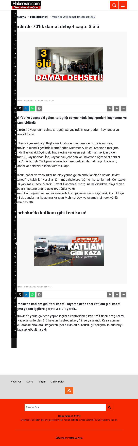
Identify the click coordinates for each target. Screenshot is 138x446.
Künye (29, 381)
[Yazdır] (39, 108)
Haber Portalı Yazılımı (71, 438)
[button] (109, 108)
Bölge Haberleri (39, 17)
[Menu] (123, 5)
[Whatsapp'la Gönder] (32, 108)
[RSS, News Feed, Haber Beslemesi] (69, 390)
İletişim (42, 381)
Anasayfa (20, 17)
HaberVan (16, 381)
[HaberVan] (26, 4)
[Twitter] (20, 108)
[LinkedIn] (26, 108)
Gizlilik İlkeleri (57, 381)
